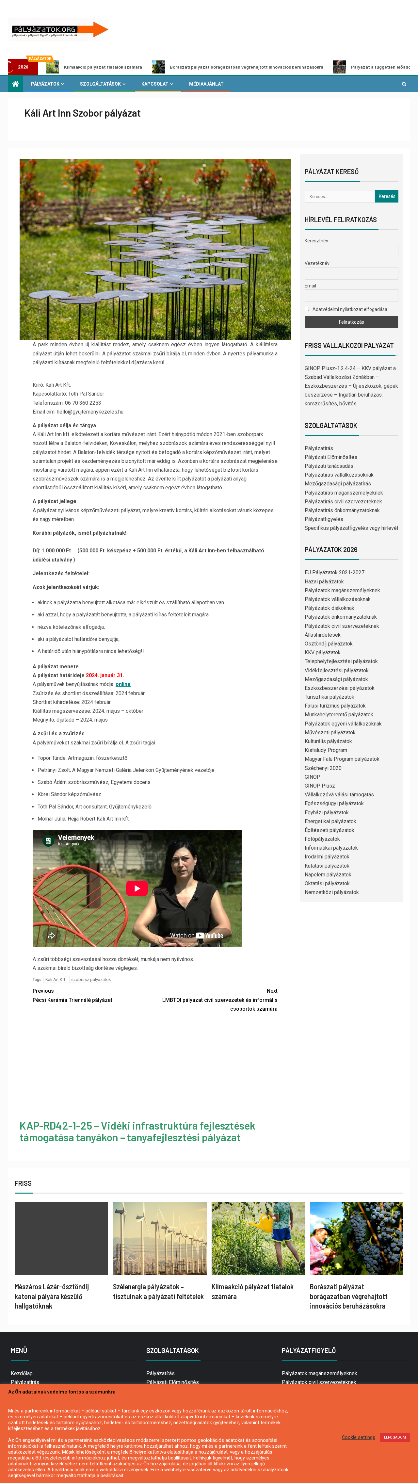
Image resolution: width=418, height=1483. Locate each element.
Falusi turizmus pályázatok (335, 706)
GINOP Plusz (320, 786)
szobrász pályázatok (91, 979)
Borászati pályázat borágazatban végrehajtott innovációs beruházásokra (182, 67)
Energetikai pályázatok (330, 821)
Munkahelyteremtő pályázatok (339, 714)
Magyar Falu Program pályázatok (342, 759)
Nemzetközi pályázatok (332, 892)
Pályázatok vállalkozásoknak (338, 599)
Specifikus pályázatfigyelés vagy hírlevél (351, 528)
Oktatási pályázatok (327, 883)
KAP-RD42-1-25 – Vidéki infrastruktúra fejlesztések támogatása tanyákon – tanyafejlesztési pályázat (137, 1131)
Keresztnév (316, 240)
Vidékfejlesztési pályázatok (337, 670)
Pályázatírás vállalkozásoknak (339, 475)
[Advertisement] (155, 1067)
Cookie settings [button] (358, 1437)
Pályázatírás (319, 448)
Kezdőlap (22, 1373)
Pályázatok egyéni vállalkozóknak (343, 724)
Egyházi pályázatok (327, 812)
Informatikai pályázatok (331, 848)
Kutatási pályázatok (327, 866)
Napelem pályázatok (328, 875)
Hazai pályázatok (324, 582)
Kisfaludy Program (326, 750)
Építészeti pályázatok (329, 830)
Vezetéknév (317, 263)
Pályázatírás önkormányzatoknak (342, 510)
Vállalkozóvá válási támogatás (339, 794)
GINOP (312, 777)
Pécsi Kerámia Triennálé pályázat (72, 995)
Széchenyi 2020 (323, 768)
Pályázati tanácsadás (329, 466)
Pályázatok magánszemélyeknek (342, 590)
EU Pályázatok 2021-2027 (334, 572)
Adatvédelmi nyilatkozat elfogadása (349, 309)
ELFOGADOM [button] (395, 1437)
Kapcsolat (155, 84)
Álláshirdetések (323, 635)
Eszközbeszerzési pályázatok (340, 688)
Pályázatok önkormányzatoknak (341, 617)
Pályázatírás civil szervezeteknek (343, 501)
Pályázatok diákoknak (329, 608)
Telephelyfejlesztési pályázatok (341, 661)
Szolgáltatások (100, 84)
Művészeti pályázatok (330, 732)
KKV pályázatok (323, 652)
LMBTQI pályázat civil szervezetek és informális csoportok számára (220, 1000)
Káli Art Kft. (55, 979)
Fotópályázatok (322, 839)
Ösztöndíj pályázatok (329, 644)
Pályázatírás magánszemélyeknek (344, 493)
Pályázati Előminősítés (331, 457)
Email (310, 285)
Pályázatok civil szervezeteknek (342, 626)
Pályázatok (45, 84)
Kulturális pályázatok (328, 741)
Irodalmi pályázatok (327, 857)
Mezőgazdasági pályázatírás (338, 484)
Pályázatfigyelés (324, 519)
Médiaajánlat (206, 84)
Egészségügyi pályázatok (334, 803)
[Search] (404, 84)
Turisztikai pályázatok (329, 697)
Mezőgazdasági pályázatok (336, 679)
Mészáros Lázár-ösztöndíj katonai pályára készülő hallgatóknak (52, 1296)
